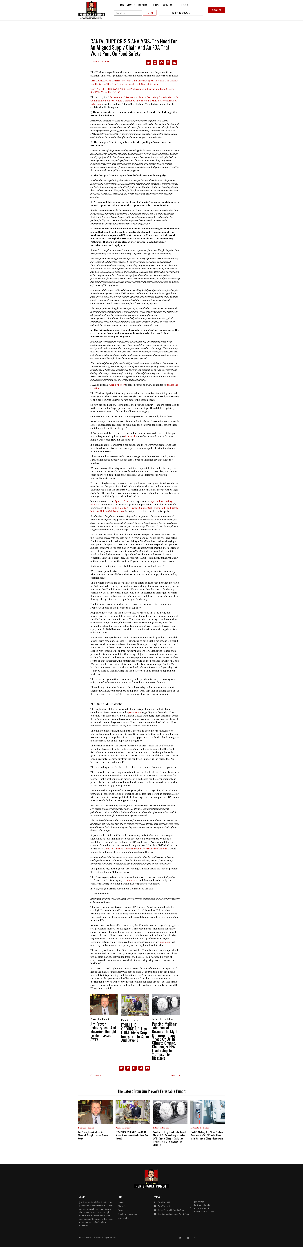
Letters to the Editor (163, 1019)
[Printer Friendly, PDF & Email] (171, 64)
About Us (131, 5)
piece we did (135, 712)
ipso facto (165, 942)
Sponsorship (183, 5)
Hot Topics (142, 5)
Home (122, 5)
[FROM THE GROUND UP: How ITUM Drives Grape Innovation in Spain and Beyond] (135, 1005)
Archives (156, 5)
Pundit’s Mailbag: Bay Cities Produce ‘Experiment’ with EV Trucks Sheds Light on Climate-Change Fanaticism (206, 1135)
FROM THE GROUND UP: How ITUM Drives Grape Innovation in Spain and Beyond (135, 1032)
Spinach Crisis (122, 501)
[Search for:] (128, 13)
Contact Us (167, 5)
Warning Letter (117, 385)
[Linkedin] (187, 1238)
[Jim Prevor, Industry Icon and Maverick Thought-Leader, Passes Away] (104, 1004)
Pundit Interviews (130, 1020)
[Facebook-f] (195, 1238)
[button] (148, 62)
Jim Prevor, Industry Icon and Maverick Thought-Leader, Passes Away (104, 1031)
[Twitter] (180, 1238)
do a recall (130, 436)
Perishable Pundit (99, 1019)
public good (132, 880)
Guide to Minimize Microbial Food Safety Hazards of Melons (135, 848)
